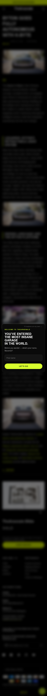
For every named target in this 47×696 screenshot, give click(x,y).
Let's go (23, 366)
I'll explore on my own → (33, 326)
